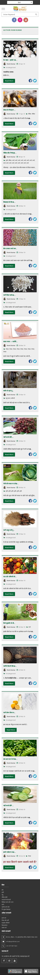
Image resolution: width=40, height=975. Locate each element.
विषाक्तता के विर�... (9, 202)
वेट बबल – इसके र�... (10, 60)
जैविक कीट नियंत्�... (9, 153)
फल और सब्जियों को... (9, 576)
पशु (2, 895)
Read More (9, 81)
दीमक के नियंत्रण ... (9, 110)
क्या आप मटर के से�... (10, 759)
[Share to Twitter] (35, 80)
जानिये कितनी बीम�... (10, 666)
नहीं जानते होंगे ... (8, 805)
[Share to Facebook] (30, 80)
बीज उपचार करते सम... (10, 248)
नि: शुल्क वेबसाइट (6, 909)
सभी (13, 160)
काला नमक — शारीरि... (10, 341)
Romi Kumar (11, 64)
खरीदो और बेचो (5, 907)
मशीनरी (13, 398)
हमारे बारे (4, 918)
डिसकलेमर (4, 925)
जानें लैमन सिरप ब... (9, 712)
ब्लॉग (3, 904)
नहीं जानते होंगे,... (8, 437)
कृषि (7, 160)
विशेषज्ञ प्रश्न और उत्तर (7, 902)
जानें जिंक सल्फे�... (9, 295)
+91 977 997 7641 (11, 946)
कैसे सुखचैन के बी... (9, 623)
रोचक (7, 349)
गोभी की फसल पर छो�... (11, 483)
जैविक (29, 114)
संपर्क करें (4, 928)
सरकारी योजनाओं (6, 900)
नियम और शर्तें (5, 920)
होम (2, 890)
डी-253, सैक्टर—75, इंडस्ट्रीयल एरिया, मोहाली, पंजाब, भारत (21, 937)
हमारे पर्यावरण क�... (9, 852)
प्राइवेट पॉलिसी (5, 923)
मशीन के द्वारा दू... (8, 391)
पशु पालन (8, 398)
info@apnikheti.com (13, 941)
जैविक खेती (4, 897)
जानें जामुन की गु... (8, 530)
